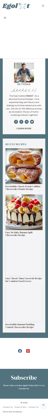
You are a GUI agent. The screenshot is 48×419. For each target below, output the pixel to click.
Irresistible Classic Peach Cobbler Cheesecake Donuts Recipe (23, 188)
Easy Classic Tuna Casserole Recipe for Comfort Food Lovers (23, 280)
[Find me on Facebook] (16, 122)
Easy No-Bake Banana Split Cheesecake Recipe (19, 234)
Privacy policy (21, 407)
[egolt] (16, 6)
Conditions (17, 412)
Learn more (24, 128)
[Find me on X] (21, 122)
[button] (43, 6)
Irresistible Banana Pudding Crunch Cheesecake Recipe (20, 326)
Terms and (7, 412)
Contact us (8, 407)
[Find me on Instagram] (27, 122)
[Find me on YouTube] (32, 122)
